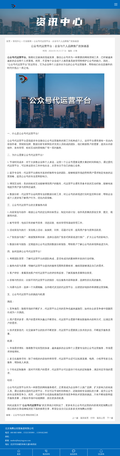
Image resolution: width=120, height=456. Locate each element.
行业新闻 (27, 41)
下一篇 (110, 418)
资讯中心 (17, 41)
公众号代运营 (19, 415)
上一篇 (75, 418)
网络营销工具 (32, 415)
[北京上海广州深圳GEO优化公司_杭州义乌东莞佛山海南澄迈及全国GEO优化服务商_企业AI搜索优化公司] (13, 7)
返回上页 (101, 418)
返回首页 (84, 418)
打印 (93, 418)
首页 (8, 41)
